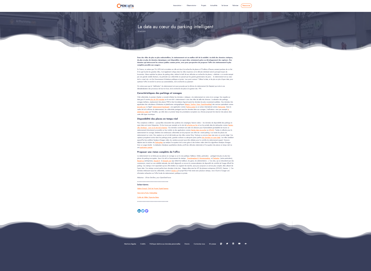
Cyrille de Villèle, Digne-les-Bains (148, 197)
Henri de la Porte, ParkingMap (147, 193)
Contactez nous (199, 244)
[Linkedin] (139, 211)
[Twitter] (143, 211)
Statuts (187, 244)
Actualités (213, 5)
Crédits (142, 244)
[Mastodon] (146, 211)
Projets (203, 5)
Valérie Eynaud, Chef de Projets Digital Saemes (152, 188)
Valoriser (235, 5)
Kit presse (212, 244)
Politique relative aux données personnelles (165, 244)
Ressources (246, 5)
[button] (196, 5)
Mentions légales (130, 244)
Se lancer (225, 5)
